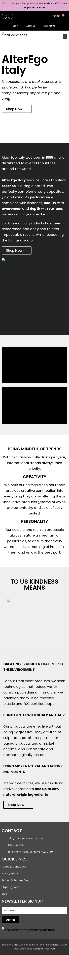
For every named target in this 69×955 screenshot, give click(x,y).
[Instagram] (10, 16)
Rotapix (40, 944)
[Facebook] (4, 16)
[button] (64, 26)
